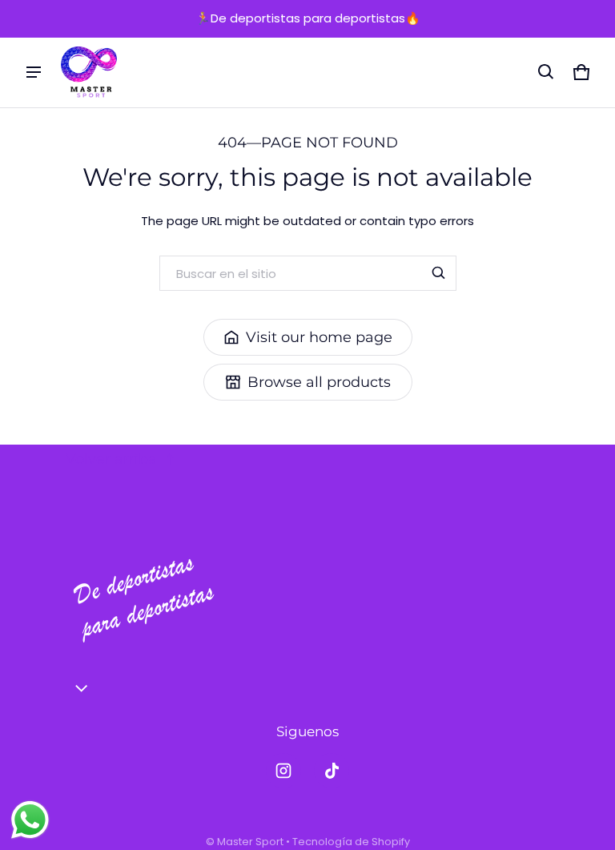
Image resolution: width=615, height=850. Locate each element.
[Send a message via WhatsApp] (30, 820)
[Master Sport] (89, 72)
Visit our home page (319, 337)
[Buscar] (438, 273)
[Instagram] (283, 770)
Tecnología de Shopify (351, 841)
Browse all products (319, 382)
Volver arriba (111, 459)
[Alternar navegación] (33, 72)
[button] (546, 72)
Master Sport (250, 841)
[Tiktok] (331, 770)
